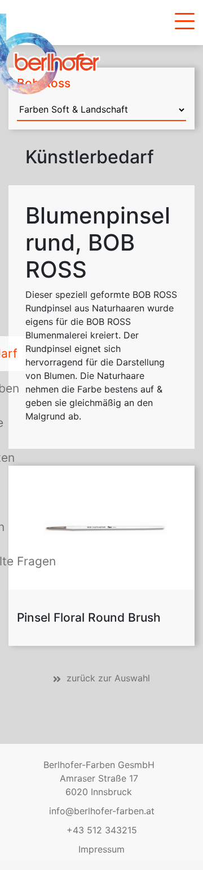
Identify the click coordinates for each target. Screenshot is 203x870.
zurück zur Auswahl (108, 678)
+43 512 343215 (102, 830)
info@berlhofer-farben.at (102, 811)
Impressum (101, 849)
